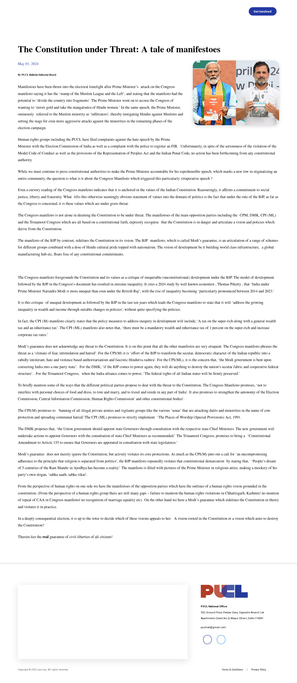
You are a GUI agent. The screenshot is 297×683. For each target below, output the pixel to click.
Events (177, 11)
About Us (73, 11)
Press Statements (104, 11)
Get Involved (262, 11)
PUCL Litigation (203, 11)
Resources (233, 11)
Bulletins (134, 11)
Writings (156, 11)
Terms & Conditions (232, 669)
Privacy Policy (258, 669)
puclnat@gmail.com (213, 627)
